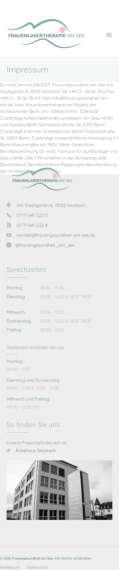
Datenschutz (37, 567)
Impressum (10, 567)
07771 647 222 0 (32, 215)
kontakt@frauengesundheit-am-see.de (56, 235)
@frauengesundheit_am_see (45, 245)
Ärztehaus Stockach (35, 450)
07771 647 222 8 (32, 225)
